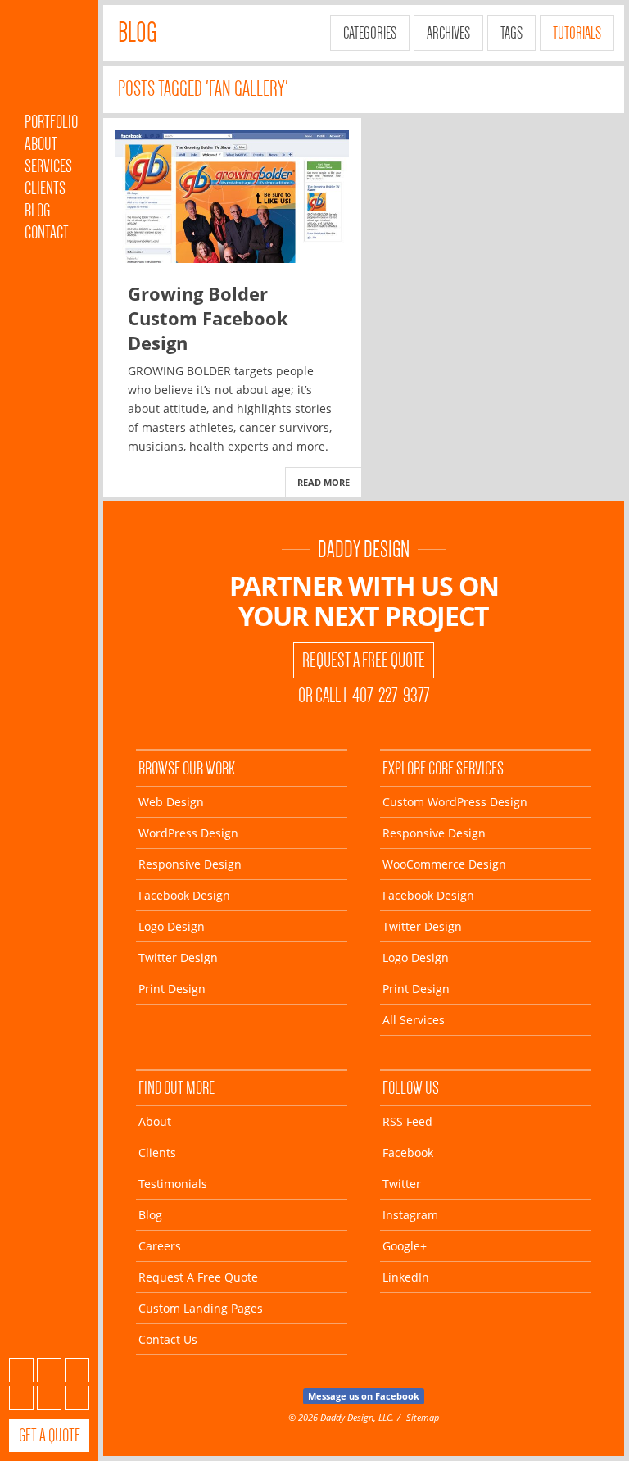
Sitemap (422, 1417)
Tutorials (577, 33)
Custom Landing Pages (200, 1308)
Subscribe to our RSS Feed (21, 1370)
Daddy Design (364, 549)
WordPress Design (188, 833)
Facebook (49, 1370)
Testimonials (172, 1183)
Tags (511, 33)
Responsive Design (190, 864)
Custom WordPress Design (454, 802)
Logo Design (171, 926)
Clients (45, 188)
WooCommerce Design (444, 864)
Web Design (171, 802)
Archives (448, 33)
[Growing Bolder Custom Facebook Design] (232, 196)
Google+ (49, 1398)
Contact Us (167, 1339)
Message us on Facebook (363, 1396)
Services (48, 166)
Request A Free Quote (363, 660)
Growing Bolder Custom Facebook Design (208, 318)
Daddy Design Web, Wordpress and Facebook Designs (49, 60)
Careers (159, 1246)
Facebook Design (184, 895)
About (41, 144)
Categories (369, 33)
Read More (323, 482)
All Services (413, 1020)
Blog (37, 210)
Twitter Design (178, 957)
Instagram (21, 1398)
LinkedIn (77, 1398)
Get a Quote (49, 1435)
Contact (47, 232)
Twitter (77, 1370)
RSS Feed (407, 1121)
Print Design (172, 988)
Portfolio (51, 121)
